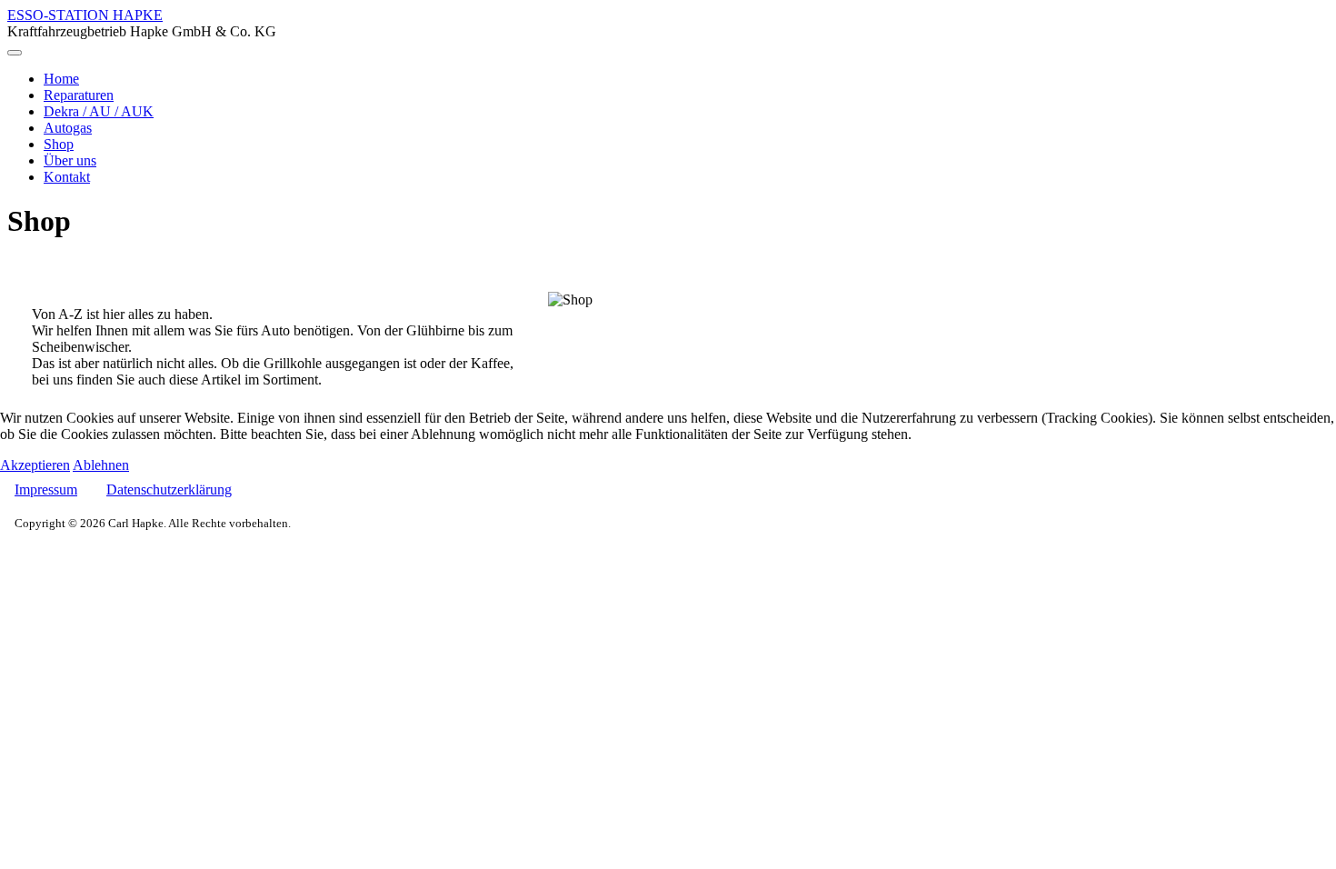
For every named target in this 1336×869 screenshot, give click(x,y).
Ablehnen (101, 465)
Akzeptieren (35, 465)
